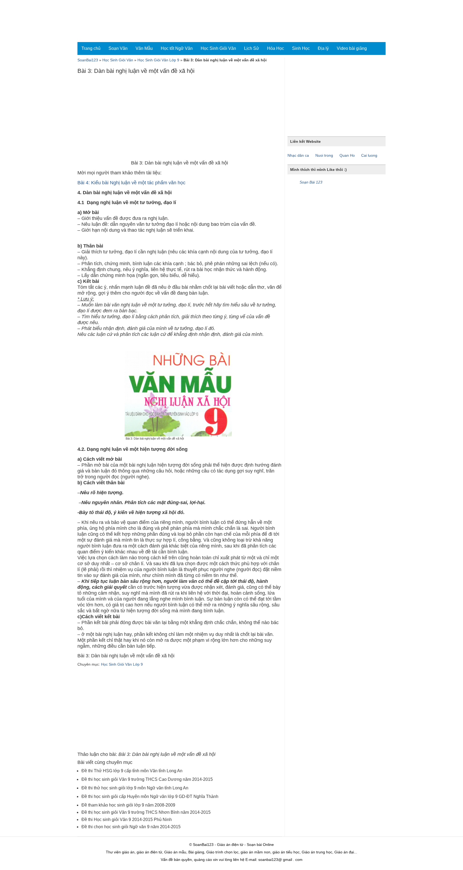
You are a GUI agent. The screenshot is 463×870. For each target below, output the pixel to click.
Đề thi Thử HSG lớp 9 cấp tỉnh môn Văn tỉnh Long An (131, 770)
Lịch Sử (251, 48)
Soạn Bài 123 (311, 182)
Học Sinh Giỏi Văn (218, 48)
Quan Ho (347, 155)
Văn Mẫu (144, 48)
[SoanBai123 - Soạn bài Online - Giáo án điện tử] (100, 21)
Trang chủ (90, 48)
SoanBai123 (87, 60)
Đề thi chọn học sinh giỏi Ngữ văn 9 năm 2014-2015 (131, 826)
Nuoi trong (324, 155)
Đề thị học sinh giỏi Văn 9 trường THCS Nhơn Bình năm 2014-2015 (146, 812)
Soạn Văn (118, 48)
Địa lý (323, 48)
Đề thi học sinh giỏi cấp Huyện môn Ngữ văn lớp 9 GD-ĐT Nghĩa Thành (149, 796)
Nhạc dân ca (298, 155)
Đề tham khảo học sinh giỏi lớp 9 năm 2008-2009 (128, 805)
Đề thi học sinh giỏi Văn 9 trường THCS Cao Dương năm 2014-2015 (147, 779)
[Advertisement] (180, 118)
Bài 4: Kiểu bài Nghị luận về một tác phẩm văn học (131, 182)
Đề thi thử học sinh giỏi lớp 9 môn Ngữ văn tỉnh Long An (134, 788)
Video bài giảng (352, 48)
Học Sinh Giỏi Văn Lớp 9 (158, 60)
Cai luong (369, 155)
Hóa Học (275, 48)
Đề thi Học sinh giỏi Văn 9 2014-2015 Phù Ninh (126, 819)
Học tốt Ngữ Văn (177, 48)
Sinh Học (301, 48)
